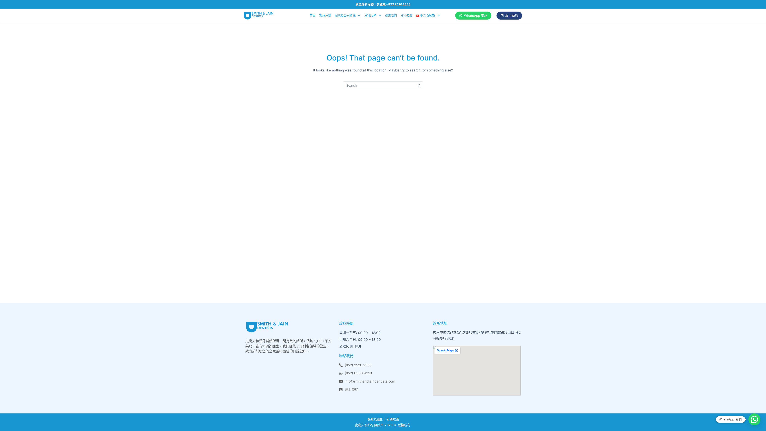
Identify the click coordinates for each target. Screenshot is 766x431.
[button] (754, 419)
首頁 (313, 15)
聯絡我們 (391, 15)
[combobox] (379, 85)
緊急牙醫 (325, 15)
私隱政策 (392, 419)
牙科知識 (406, 15)
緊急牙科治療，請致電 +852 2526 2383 (383, 4)
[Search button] (419, 85)
